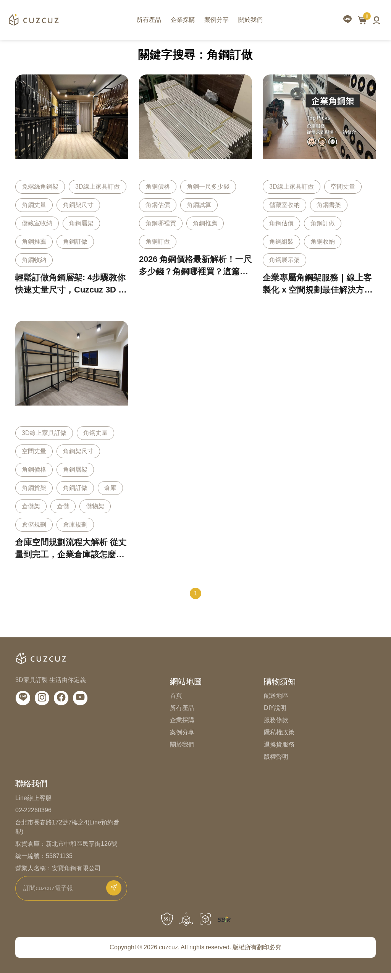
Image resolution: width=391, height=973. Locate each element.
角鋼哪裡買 (160, 223)
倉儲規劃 (34, 524)
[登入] (376, 19)
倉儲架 (31, 506)
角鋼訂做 (75, 241)
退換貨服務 (279, 744)
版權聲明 (276, 756)
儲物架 (95, 506)
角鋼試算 (199, 205)
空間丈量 (343, 186)
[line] (347, 20)
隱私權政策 (279, 732)
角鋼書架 (329, 205)
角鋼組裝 (281, 241)
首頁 (176, 695)
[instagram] (42, 698)
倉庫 (110, 488)
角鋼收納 (34, 260)
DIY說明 (275, 708)
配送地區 (276, 695)
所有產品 (149, 19)
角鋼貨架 (34, 488)
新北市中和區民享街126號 (81, 843)
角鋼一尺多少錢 (208, 186)
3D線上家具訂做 (97, 186)
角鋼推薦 (34, 241)
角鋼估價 (157, 205)
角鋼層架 (81, 223)
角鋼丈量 (34, 205)
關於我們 (250, 19)
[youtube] (80, 698)
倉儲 (63, 506)
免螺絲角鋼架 (40, 186)
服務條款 (276, 720)
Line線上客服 (33, 798)
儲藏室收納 (37, 223)
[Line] (23, 698)
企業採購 (183, 19)
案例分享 (216, 19)
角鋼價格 (157, 186)
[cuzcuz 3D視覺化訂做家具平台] (33, 19)
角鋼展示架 (284, 260)
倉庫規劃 (75, 524)
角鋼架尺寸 (78, 205)
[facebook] (61, 698)
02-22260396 (33, 810)
